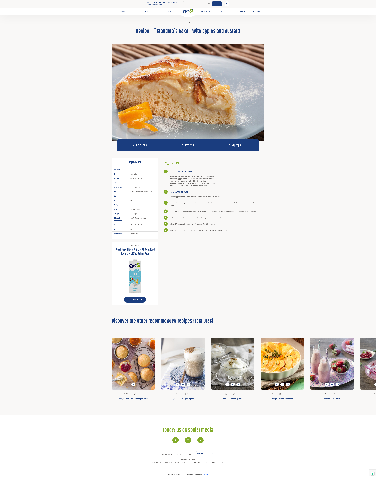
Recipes (223, 11)
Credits (222, 462)
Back (189, 22)
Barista (147, 11)
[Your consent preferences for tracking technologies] (372, 473)
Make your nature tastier (188, 459)
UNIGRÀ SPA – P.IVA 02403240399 (176, 462)
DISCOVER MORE (135, 300)
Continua (217, 3)
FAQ (190, 454)
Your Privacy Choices (194, 474)
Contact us (241, 11)
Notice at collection (175, 474)
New (169, 11)
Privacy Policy (197, 462)
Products (122, 11)
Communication (167, 454)
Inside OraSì (205, 11)
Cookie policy (210, 462)
